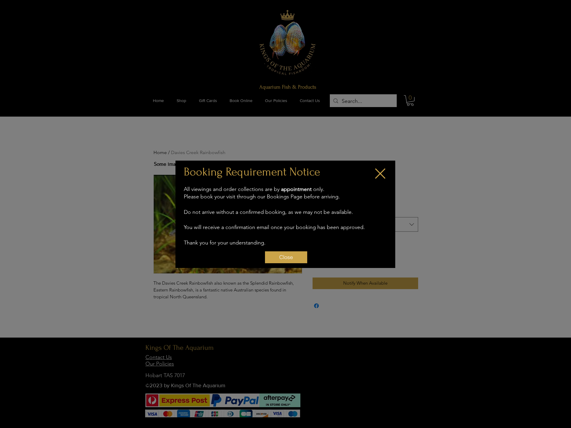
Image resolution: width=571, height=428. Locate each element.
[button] (380, 173)
